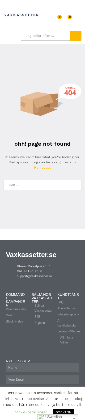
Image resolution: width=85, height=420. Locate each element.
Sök (75, 36)
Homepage (42, 167)
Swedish (54, 417)
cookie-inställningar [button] (30, 412)
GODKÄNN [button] (63, 412)
